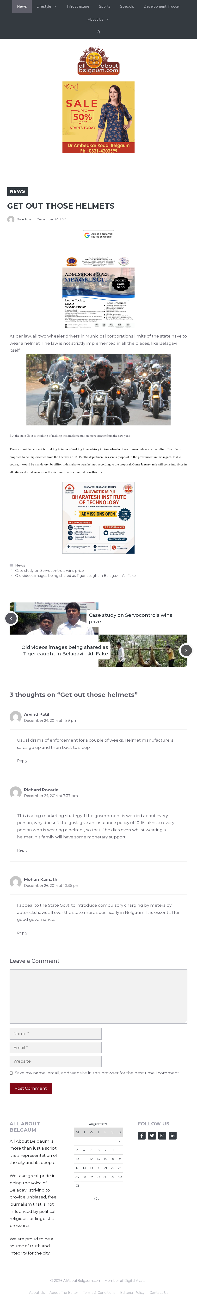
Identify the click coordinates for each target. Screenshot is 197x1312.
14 (105, 1159)
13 (98, 1159)
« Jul (97, 1198)
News (22, 6)
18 (84, 1168)
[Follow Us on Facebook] (142, 1136)
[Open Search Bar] (98, 32)
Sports (105, 6)
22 (112, 1168)
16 (119, 1159)
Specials (127, 6)
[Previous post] (11, 618)
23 (120, 1168)
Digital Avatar (135, 1280)
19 (91, 1168)
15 (112, 1159)
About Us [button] (95, 19)
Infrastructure (78, 6)
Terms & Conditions (99, 1292)
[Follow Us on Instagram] (162, 1136)
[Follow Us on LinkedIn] (173, 1136)
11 (84, 1159)
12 (91, 1159)
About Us (37, 1292)
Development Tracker (162, 6)
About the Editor (63, 1292)
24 (77, 1177)
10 (77, 1159)
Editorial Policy (132, 1292)
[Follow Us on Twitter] (152, 1136)
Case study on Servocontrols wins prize (49, 570)
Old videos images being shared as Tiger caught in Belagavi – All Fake (75, 575)
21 (105, 1168)
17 (77, 1168)
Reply (22, 761)
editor (26, 219)
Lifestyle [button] (44, 6)
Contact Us (158, 1292)
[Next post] (186, 650)
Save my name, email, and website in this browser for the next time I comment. (97, 1073)
